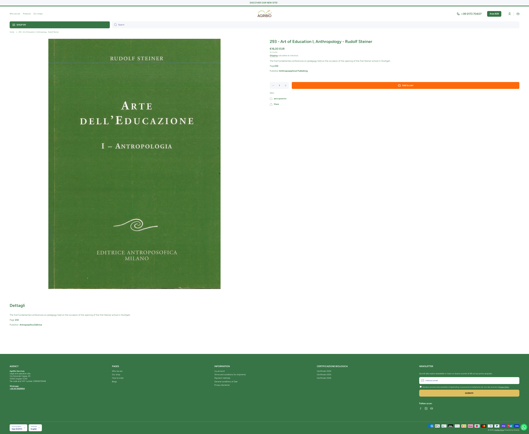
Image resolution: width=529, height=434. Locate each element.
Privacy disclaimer (222, 385)
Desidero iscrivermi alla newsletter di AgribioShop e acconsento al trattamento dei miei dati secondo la (460, 387)
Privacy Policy (504, 387)
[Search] (114, 24)
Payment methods (222, 378)
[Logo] (264, 14)
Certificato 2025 (324, 374)
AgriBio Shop (499, 430)
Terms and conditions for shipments (230, 374)
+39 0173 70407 (471, 13)
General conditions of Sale (225, 381)
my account (219, 371)
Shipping (274, 55)
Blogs (114, 381)
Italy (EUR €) (17, 429)
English (34, 429)
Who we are (117, 371)
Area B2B (494, 13)
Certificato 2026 (324, 378)
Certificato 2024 (324, 371)
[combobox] (315, 24)
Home (12, 32)
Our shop (116, 374)
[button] (518, 13)
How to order (118, 378)
